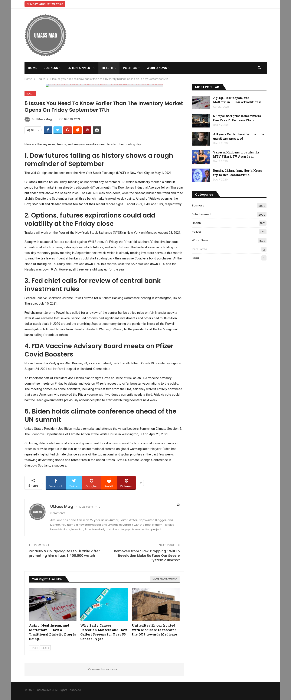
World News (157, 68)
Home (32, 68)
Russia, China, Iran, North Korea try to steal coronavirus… (237, 173)
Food (195, 258)
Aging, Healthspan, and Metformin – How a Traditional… (238, 100)
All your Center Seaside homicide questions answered (238, 136)
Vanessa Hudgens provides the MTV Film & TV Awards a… (236, 154)
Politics (130, 68)
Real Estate (199, 249)
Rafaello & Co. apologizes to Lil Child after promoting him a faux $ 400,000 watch (64, 553)
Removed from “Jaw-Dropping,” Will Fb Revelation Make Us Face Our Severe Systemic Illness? (147, 555)
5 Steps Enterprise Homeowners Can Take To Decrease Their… (237, 118)
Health (107, 68)
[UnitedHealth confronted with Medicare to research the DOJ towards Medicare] (156, 604)
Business (51, 68)
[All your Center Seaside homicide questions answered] (201, 139)
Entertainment (80, 68)
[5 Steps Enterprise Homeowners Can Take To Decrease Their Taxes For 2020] (201, 120)
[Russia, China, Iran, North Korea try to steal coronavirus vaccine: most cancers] (201, 175)
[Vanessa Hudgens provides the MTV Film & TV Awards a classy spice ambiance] (201, 157)
